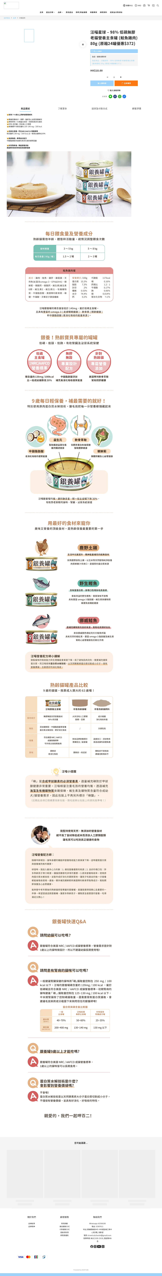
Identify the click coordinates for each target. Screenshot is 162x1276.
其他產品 (69, 12)
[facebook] (115, 96)
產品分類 (49, 12)
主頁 (41, 12)
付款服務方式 (64, 1229)
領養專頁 (93, 12)
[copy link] (124, 96)
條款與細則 (64, 1235)
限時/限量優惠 (81, 12)
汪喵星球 (22, 18)
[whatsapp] (119, 96)
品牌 (59, 12)
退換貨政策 (64, 1232)
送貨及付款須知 (116, 12)
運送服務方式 (64, 1226)
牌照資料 (103, 12)
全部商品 (7, 18)
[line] (110, 96)
